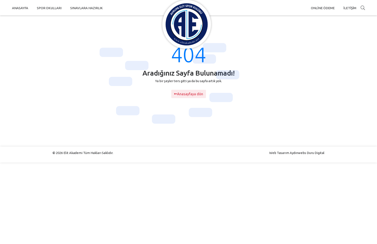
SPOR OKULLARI (49, 8)
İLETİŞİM (349, 8)
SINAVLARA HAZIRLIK (86, 8)
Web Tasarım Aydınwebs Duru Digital (296, 153)
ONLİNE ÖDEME (323, 8)
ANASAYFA (20, 8)
